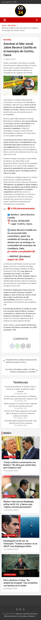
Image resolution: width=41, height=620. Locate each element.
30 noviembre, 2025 (10, 471)
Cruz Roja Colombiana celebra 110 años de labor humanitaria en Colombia (20, 370)
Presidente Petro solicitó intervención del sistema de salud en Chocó (21, 361)
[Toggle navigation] (5, 20)
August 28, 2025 (15, 259)
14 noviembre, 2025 (10, 549)
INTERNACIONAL (10, 457)
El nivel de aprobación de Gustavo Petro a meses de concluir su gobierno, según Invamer (20, 389)
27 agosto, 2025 (9, 59)
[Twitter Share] (23, 346)
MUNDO (7, 433)
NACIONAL (7, 40)
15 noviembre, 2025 (10, 510)
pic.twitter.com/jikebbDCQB (21, 251)
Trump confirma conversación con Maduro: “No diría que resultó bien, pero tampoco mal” (19, 465)
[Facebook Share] (12, 346)
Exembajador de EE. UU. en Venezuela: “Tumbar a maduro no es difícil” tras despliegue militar (20, 543)
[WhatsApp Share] (17, 346)
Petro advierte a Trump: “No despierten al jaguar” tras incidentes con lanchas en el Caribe (20, 583)
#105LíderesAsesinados (23, 208)
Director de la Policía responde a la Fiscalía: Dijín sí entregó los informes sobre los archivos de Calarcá (20, 413)
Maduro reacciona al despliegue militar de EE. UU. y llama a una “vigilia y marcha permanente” (18, 504)
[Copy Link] (28, 346)
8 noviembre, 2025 (10, 588)
